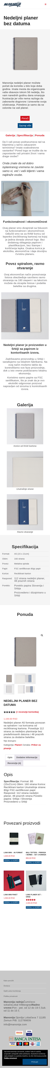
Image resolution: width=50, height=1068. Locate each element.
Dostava (7, 986)
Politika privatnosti (10, 996)
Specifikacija (25, 135)
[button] (42, 635)
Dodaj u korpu (11, 860)
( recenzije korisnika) (27, 712)
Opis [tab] (10, 757)
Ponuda (39, 135)
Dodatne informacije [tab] (26, 757)
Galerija (10, 135)
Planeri (18, 745)
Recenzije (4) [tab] (14, 763)
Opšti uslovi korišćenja (12, 991)
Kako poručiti (9, 981)
